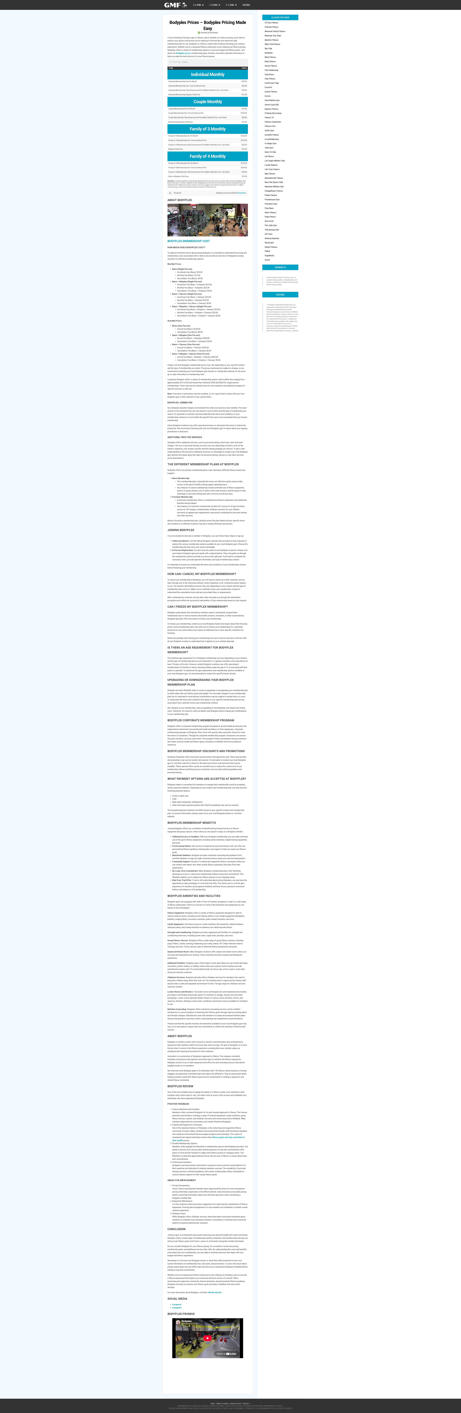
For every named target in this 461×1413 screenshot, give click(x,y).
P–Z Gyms (230, 4)
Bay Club (268, 48)
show (185, 62)
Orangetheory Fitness (274, 191)
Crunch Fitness (271, 92)
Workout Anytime (272, 238)
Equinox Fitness (271, 109)
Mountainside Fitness (274, 178)
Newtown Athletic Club (274, 186)
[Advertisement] (207, 1377)
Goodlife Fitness (272, 135)
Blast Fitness (270, 57)
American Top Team (273, 36)
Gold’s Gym (269, 130)
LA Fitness (269, 156)
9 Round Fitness (271, 27)
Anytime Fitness (271, 40)
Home (212, 1404)
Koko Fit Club (270, 152)
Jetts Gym (269, 148)
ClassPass (269, 74)
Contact (246, 1404)
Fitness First (270, 126)
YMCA (267, 251)
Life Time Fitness (272, 169)
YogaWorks (269, 255)
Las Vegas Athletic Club (275, 161)
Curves (268, 96)
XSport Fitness (271, 247)
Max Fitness (270, 174)
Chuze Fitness (271, 66)
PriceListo (241, 193)
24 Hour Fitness (271, 23)
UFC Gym (268, 234)
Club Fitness (270, 79)
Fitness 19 (269, 117)
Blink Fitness (270, 61)
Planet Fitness (271, 195)
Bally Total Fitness (272, 44)
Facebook (176, 1304)
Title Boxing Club (272, 230)
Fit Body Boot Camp (273, 113)
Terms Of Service (222, 1404)
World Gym (269, 243)
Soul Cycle (269, 221)
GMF (175, 5)
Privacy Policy (235, 1404)
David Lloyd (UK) (272, 105)
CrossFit (268, 87)
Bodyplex (269, 53)
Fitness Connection (273, 122)
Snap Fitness (270, 217)
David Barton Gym (272, 100)
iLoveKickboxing (272, 139)
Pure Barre (269, 208)
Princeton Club (271, 204)
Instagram (177, 1308)
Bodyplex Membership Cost (188, 241)
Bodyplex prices (183, 53)
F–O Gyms (213, 4)
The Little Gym (271, 225)
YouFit (267, 260)
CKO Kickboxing (271, 70)
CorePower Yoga (272, 83)
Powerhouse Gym (272, 199)
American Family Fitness (275, 31)
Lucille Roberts (271, 165)
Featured (246, 4)
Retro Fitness (270, 212)
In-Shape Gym (270, 143)
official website (214, 1292)
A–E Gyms (197, 4)
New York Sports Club (274, 182)
